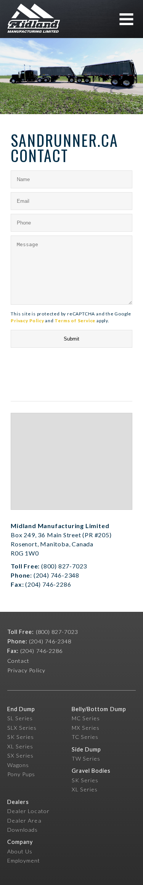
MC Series (86, 718)
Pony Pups (21, 774)
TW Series (86, 758)
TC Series (85, 737)
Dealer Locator (28, 811)
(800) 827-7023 (57, 632)
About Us (20, 851)
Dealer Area (24, 820)
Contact (18, 660)
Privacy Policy (27, 320)
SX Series (20, 755)
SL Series (20, 718)
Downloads (22, 829)
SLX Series (22, 727)
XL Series (20, 746)
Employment (23, 860)
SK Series (20, 737)
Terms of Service (75, 320)
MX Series (86, 727)
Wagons (18, 765)
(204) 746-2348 (50, 641)
